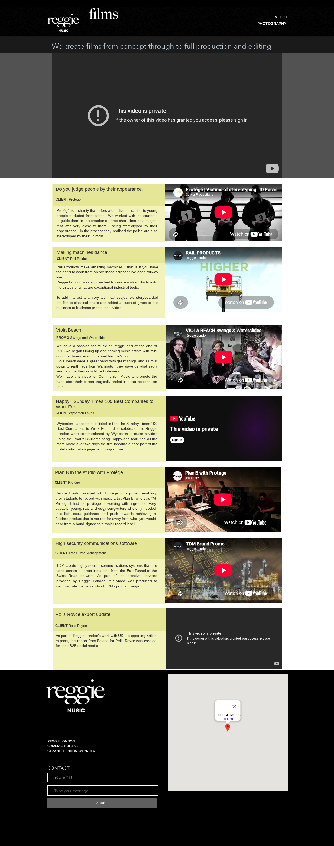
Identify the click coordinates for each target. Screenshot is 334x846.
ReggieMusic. (119, 356)
